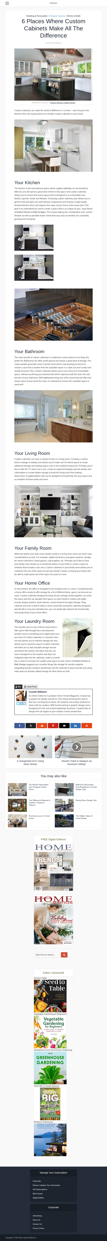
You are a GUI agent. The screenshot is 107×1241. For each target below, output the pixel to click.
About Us (36, 1220)
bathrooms (48, 378)
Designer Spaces (57, 16)
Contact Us (37, 1224)
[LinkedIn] (21, 703)
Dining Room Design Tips (86, 800)
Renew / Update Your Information (46, 1185)
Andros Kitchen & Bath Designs (31, 212)
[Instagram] (24, 703)
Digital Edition (38, 1198)
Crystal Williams (54, 43)
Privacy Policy (38, 1228)
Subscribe (37, 1181)
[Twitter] (18, 703)
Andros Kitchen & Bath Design (62, 103)
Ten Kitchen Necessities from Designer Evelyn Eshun (38, 787)
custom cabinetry (64, 188)
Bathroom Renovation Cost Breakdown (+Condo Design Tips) (86, 787)
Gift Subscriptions (40, 1189)
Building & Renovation (37, 16)
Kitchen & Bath (74, 16)
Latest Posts (32, 687)
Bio (19, 687)
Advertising (37, 1216)
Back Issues (38, 1194)
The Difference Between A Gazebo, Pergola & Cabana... (39, 802)
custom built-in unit (36, 476)
